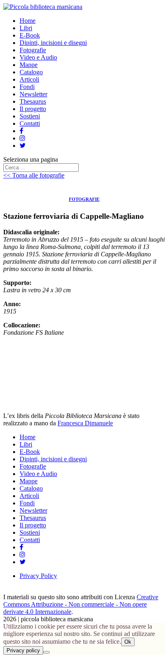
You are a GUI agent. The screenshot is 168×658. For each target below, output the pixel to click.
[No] (46, 652)
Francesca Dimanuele (85, 423)
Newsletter (33, 94)
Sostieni (30, 116)
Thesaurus (33, 101)
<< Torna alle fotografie (33, 175)
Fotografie (33, 50)
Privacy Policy (38, 575)
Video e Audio (38, 57)
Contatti (30, 123)
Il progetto (33, 108)
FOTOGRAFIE (84, 199)
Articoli (29, 79)
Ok (127, 642)
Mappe (29, 64)
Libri (26, 27)
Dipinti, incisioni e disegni (53, 42)
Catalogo (31, 72)
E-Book (30, 35)
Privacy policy (23, 650)
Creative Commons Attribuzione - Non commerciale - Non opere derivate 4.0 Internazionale (80, 604)
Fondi (27, 86)
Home (27, 20)
